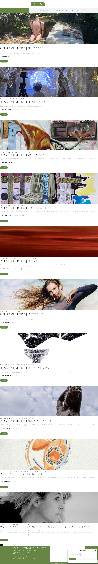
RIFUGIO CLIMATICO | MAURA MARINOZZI (26, 155)
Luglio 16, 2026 (15, 269)
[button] (95, 550)
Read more (4, 61)
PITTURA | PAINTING (6, 152)
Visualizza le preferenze (91, 559)
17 (14, 545)
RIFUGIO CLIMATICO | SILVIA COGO (21, 48)
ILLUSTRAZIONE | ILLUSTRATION (10, 205)
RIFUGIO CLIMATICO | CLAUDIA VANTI (23, 208)
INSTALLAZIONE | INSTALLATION (29, 99)
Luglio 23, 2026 (18, 162)
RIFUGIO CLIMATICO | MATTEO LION (22, 314)
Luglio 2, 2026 (15, 482)
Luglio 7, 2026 (17, 428)
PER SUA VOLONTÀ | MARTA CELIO (21, 474)
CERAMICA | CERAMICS (7, 365)
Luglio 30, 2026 (15, 56)
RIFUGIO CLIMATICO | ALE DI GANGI (22, 261)
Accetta (72, 559)
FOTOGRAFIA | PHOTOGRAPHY (9, 258)
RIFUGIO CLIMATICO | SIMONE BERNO (23, 101)
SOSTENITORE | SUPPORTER (15, 45)
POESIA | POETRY (46, 471)
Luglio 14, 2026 (15, 322)
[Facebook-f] (17, 554)
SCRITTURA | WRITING (7, 418)
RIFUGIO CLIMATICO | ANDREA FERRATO (25, 421)
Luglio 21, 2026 (16, 216)
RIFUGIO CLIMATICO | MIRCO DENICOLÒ (25, 367)
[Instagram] (14, 554)
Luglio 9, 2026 (17, 375)
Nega (81, 559)
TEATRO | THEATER (26, 524)
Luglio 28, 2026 (16, 109)
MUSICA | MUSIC (5, 311)
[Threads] (21, 554)
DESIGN (2, 45)
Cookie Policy (82, 561)
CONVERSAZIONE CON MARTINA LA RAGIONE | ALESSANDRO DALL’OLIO (45, 527)
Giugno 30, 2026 (22, 535)
